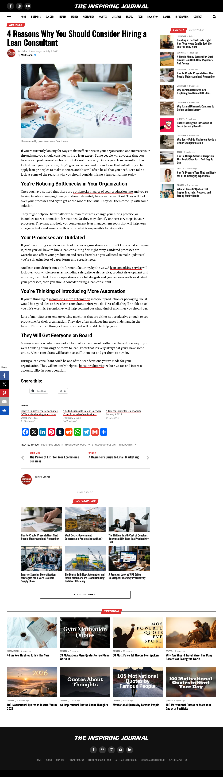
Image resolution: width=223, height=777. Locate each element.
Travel (129, 16)
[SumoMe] (4, 410)
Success (50, 16)
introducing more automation (69, 299)
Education (152, 16)
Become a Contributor (152, 759)
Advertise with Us (178, 759)
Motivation (88, 16)
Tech (140, 16)
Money (74, 16)
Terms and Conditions (99, 759)
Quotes (103, 16)
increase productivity (79, 445)
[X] (4, 384)
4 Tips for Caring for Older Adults (123, 410)
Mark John (27, 55)
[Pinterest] (4, 393)
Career (167, 16)
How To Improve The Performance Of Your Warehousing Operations (39, 412)
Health (62, 16)
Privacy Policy (76, 759)
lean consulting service (126, 268)
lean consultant (106, 445)
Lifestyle (116, 16)
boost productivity (91, 366)
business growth (53, 445)
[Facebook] (4, 375)
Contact (198, 16)
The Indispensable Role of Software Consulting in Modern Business (82, 412)
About (49, 759)
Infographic (182, 16)
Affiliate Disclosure (126, 759)
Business (36, 16)
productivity (128, 445)
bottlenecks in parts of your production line (103, 192)
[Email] (4, 401)
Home (23, 16)
